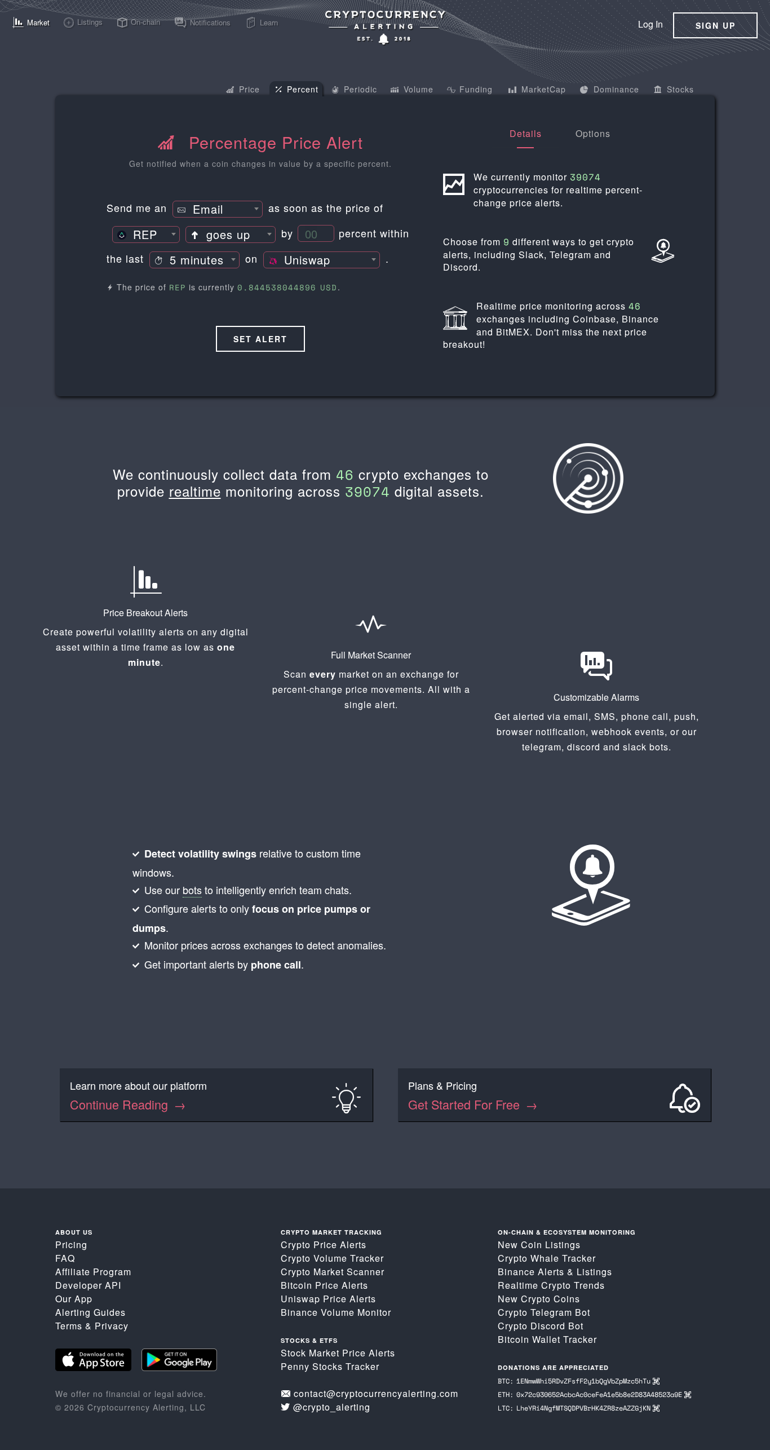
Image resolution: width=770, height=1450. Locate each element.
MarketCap (542, 89)
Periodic (359, 89)
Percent (301, 89)
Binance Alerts (531, 1271)
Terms (68, 1325)
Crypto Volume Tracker (332, 1258)
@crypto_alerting (331, 1406)
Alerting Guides (90, 1312)
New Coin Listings (539, 1244)
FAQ (65, 1258)
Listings (594, 1271)
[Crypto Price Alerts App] (385, 27)
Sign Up (716, 25)
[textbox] (217, 209)
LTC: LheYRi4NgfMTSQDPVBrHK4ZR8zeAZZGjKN (575, 1408)
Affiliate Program (93, 1271)
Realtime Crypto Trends (551, 1285)
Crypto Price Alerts (323, 1244)
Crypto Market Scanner (332, 1271)
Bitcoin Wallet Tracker (547, 1339)
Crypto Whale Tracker (547, 1258)
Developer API (88, 1285)
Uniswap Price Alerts (328, 1298)
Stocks (679, 89)
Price (248, 89)
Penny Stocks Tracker (330, 1366)
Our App (73, 1298)
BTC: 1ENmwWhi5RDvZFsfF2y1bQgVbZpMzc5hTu (575, 1381)
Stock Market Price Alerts (338, 1352)
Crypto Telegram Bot (544, 1312)
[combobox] (217, 209)
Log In (650, 23)
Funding (475, 89)
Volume (417, 89)
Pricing (71, 1244)
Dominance (615, 89)
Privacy (112, 1325)
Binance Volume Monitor (336, 1312)
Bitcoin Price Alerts (324, 1285)
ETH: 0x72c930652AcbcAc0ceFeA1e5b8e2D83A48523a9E (591, 1394)
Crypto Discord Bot (540, 1325)
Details (526, 133)
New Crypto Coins (539, 1298)
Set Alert (260, 338)
